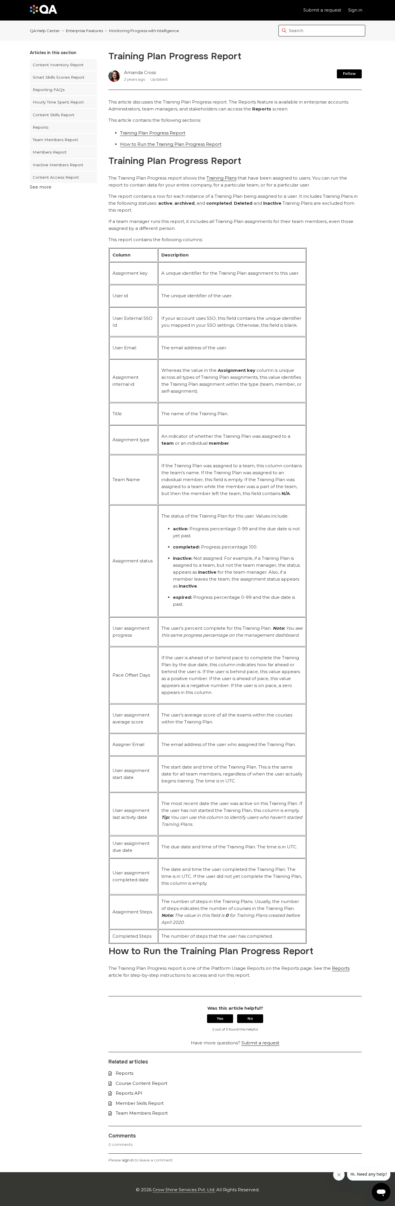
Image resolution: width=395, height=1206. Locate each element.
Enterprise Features (84, 30)
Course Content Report (141, 1083)
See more (40, 187)
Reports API (129, 1093)
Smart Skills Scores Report (58, 77)
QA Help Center (45, 30)
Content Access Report (56, 177)
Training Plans (221, 178)
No (250, 1018)
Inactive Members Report (58, 164)
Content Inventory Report (58, 64)
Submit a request (322, 10)
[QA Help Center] (43, 10)
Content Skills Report (53, 114)
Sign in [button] (355, 10)
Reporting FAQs (48, 89)
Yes (220, 1018)
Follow (349, 73)
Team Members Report (55, 139)
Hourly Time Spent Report (58, 102)
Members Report (50, 152)
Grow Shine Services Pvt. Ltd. (184, 1189)
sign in (128, 1160)
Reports (40, 127)
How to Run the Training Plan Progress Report (171, 144)
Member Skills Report (140, 1103)
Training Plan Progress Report (152, 133)
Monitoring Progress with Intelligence (144, 30)
